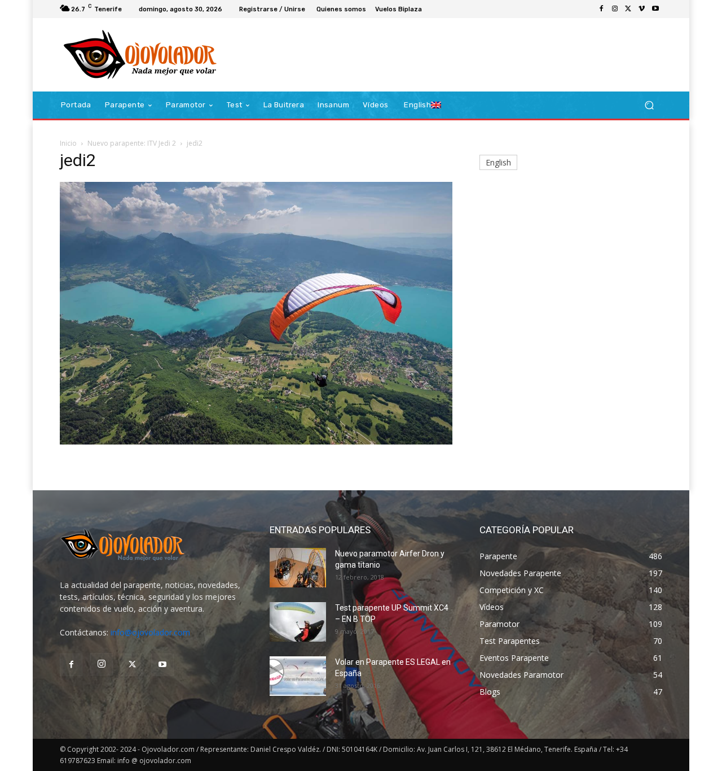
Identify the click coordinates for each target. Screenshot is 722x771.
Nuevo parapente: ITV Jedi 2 (131, 143)
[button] (649, 105)
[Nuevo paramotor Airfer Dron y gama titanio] (298, 567)
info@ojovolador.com (150, 632)
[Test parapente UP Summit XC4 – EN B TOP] (298, 622)
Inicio (68, 143)
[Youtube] (655, 9)
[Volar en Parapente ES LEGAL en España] (298, 676)
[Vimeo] (642, 9)
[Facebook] (601, 9)
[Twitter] (628, 9)
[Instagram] (615, 9)
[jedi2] (256, 441)
